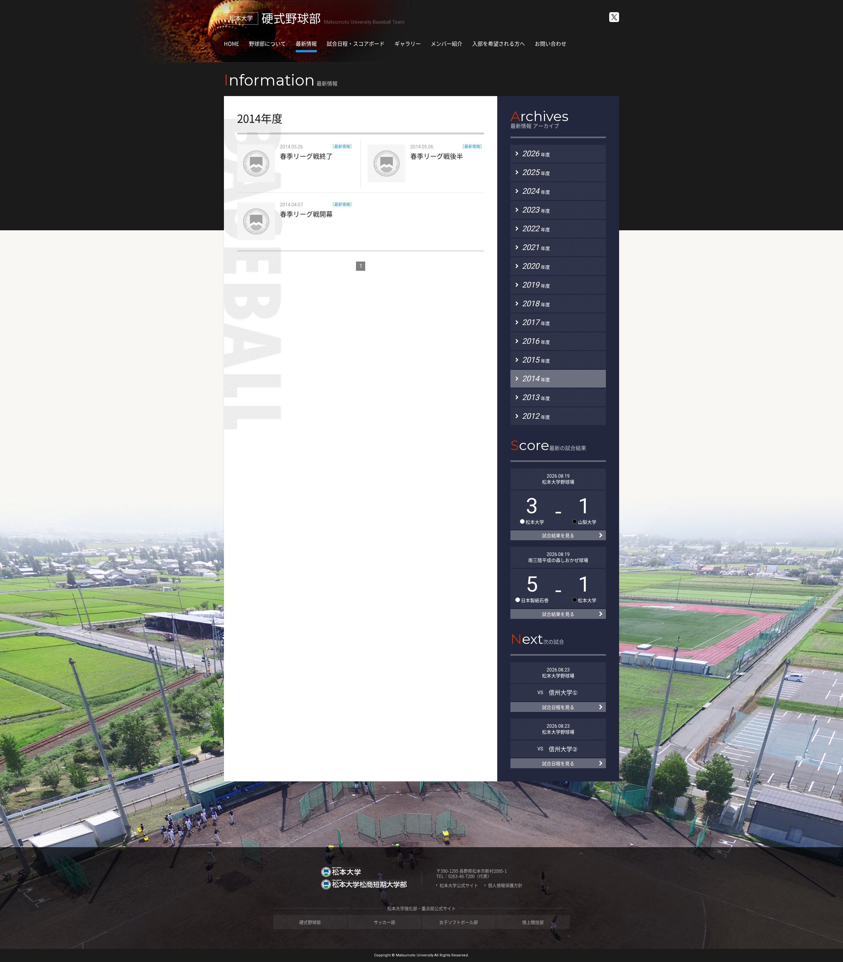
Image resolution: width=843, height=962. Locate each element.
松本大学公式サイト (459, 885)
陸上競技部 (533, 922)
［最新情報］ (342, 146)
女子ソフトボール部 (458, 922)
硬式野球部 (310, 922)
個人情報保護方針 (505, 885)
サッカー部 (384, 922)
